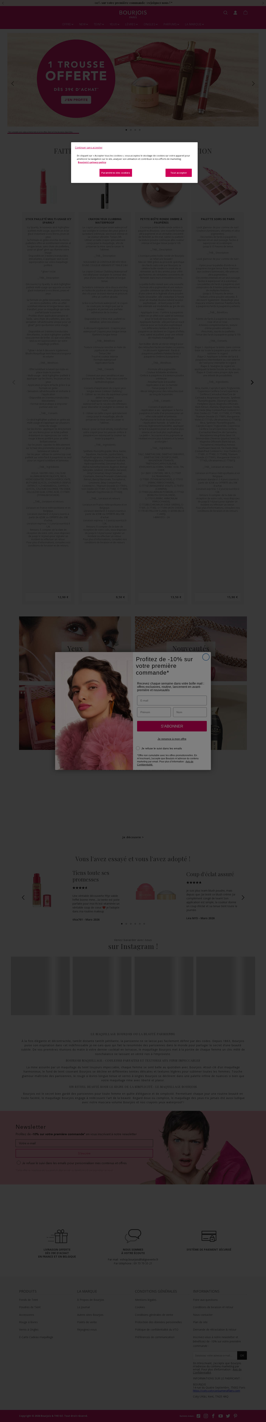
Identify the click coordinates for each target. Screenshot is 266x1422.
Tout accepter (178, 172)
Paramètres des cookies (115, 172)
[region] (134, 162)
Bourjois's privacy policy (92, 162)
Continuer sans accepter (88, 147)
